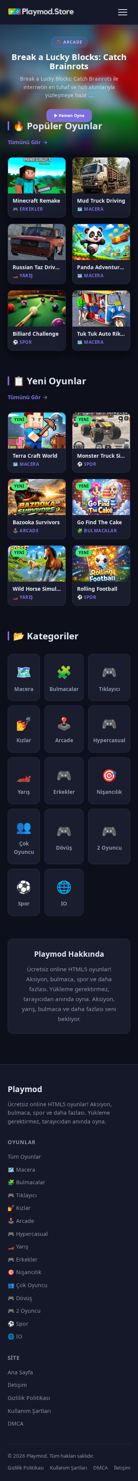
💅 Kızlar (19, 1207)
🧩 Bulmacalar (26, 1182)
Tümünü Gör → (28, 142)
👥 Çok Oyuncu (28, 1285)
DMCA (15, 1423)
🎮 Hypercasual (28, 1233)
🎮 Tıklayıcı (22, 1195)
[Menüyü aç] (122, 12)
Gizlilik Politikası (29, 1397)
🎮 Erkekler (23, 1259)
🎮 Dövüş (20, 1298)
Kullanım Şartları (29, 1410)
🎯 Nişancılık (24, 1272)
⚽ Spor (18, 1323)
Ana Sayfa (20, 1372)
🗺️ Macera (21, 1169)
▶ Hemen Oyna (69, 115)
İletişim (17, 1384)
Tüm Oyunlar (24, 1156)
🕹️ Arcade (21, 1220)
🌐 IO (15, 1336)
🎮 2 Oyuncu (24, 1310)
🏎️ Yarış (18, 1246)
